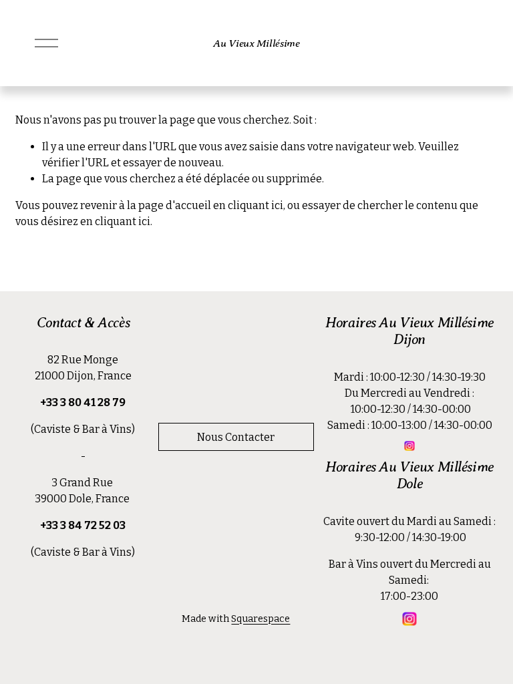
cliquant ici (255, 205)
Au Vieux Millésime (256, 43)
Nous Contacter (236, 437)
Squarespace (260, 619)
